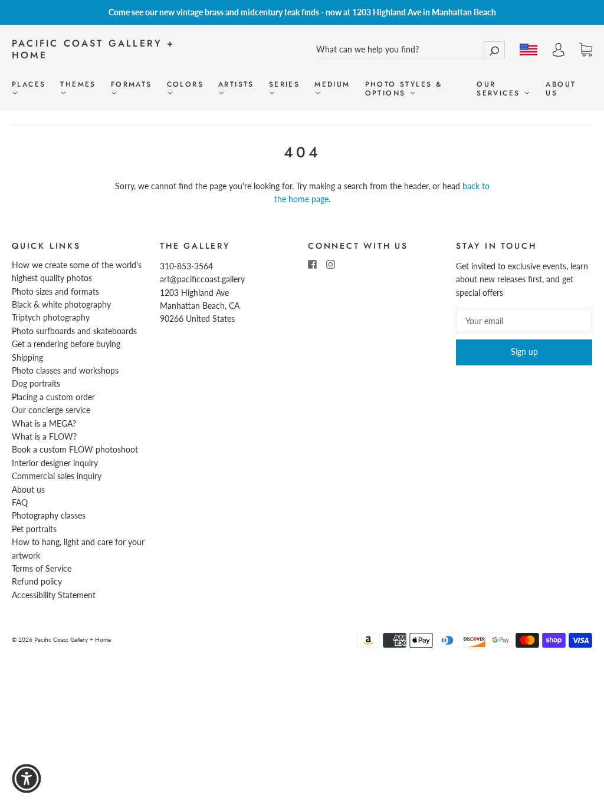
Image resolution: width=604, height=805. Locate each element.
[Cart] (585, 50)
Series (284, 85)
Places (28, 85)
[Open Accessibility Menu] (26, 778)
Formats (131, 85)
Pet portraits (34, 529)
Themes (78, 85)
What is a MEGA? (44, 423)
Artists (236, 85)
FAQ (20, 502)
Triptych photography (51, 317)
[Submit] (494, 49)
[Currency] (529, 49)
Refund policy (37, 581)
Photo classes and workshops (65, 370)
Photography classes (49, 515)
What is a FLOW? (44, 436)
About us (561, 89)
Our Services (500, 89)
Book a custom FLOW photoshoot (75, 449)
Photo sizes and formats (55, 291)
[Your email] (524, 321)
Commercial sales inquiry (56, 476)
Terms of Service (41, 568)
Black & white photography (61, 304)
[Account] (558, 50)
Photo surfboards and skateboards (74, 331)
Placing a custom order (53, 397)
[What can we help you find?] (410, 49)
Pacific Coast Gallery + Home (93, 49)
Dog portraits (36, 383)
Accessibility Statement (54, 595)
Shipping (27, 357)
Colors (185, 85)
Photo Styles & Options (403, 89)
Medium (332, 85)
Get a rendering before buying (66, 344)
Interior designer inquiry (55, 463)
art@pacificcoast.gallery (202, 279)
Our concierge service (51, 410)
